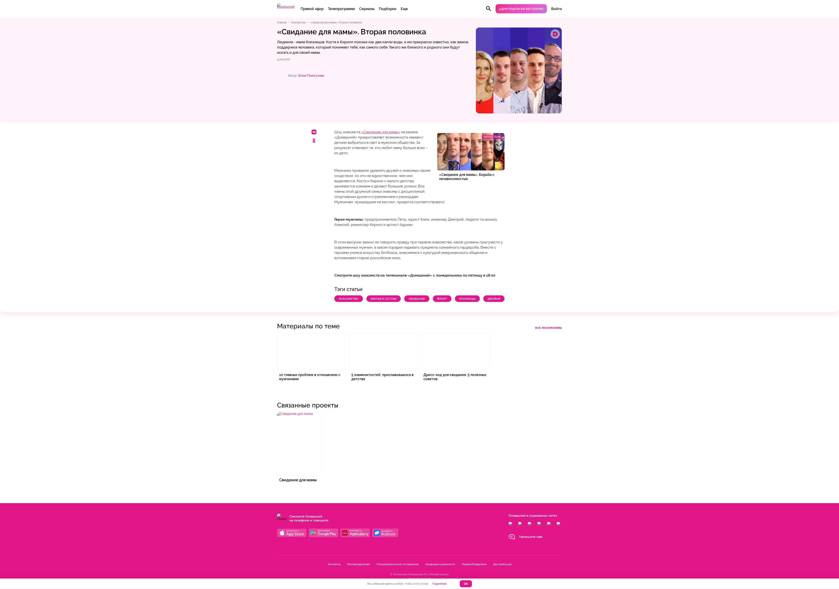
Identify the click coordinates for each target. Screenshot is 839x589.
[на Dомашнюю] (286, 7)
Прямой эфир (312, 9)
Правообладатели (474, 564)
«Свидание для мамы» (380, 132)
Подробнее (439, 583)
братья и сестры (383, 298)
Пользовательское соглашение (397, 564)
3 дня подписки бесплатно (521, 8)
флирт (442, 298)
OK (466, 584)
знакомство (349, 298)
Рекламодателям (358, 564)
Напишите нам (530, 537)
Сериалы (366, 9)
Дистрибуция (502, 564)
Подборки (387, 9)
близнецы (467, 298)
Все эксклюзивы (548, 327)
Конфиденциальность (440, 564)
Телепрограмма (341, 9)
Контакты (334, 564)
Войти (556, 9)
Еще (404, 9)
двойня (494, 298)
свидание (417, 298)
